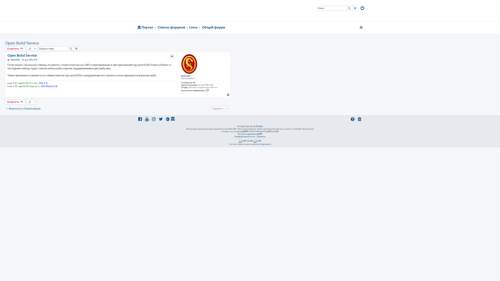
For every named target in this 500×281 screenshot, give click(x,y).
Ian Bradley (258, 126)
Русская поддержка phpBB (250, 134)
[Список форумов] (165, 10)
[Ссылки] (361, 27)
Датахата (266, 144)
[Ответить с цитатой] (172, 56)
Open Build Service (22, 42)
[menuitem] (362, 8)
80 (194, 82)
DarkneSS (185, 76)
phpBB (243, 131)
